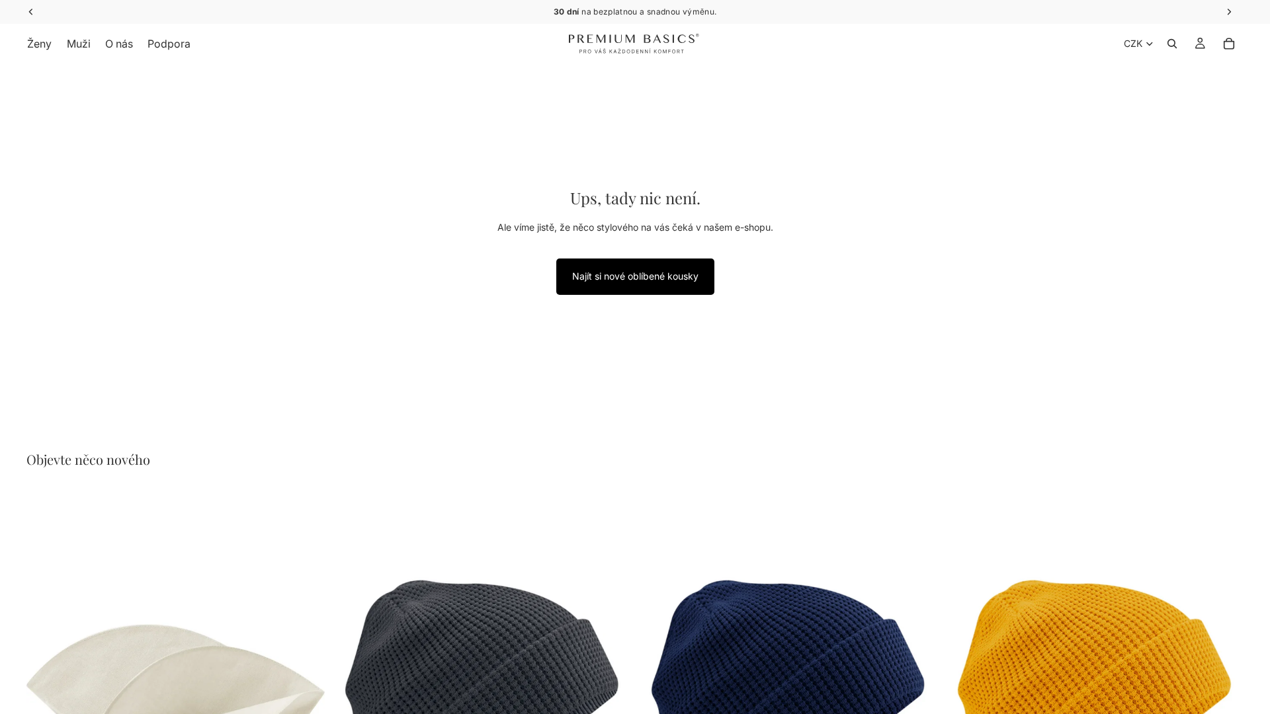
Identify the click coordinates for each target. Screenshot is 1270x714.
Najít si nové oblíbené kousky (635, 276)
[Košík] (1229, 43)
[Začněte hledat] (1172, 43)
